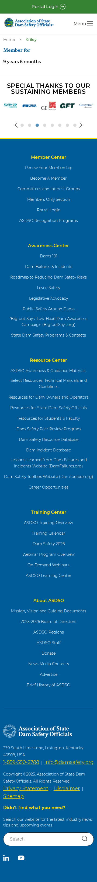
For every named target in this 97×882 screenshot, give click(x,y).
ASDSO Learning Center (48, 575)
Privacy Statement (25, 788)
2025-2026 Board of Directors (48, 621)
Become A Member (48, 178)
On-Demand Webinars (48, 565)
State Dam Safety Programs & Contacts (48, 335)
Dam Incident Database (48, 450)
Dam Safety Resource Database (48, 439)
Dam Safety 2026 (49, 543)
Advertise (48, 674)
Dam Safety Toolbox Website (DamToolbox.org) (48, 476)
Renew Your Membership (48, 167)
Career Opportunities (48, 487)
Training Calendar (48, 533)
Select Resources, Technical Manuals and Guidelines (49, 383)
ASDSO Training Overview (48, 522)
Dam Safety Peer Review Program (48, 429)
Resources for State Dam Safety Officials (48, 407)
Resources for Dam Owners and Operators (48, 397)
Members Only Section (48, 199)
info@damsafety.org (68, 762)
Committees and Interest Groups (49, 188)
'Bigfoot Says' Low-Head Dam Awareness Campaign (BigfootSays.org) (48, 321)
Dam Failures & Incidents (48, 266)
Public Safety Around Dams (49, 308)
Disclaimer (67, 788)
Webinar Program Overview (48, 554)
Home (9, 39)
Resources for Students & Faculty (49, 418)
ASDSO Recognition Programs (48, 220)
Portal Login (45, 6)
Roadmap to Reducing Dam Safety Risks (48, 277)
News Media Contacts (48, 663)
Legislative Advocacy (48, 298)
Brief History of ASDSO (48, 685)
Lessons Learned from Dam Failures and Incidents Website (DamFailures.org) (49, 463)
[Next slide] (81, 125)
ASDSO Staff (49, 642)
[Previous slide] (16, 125)
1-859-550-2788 (21, 762)
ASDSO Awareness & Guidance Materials (48, 370)
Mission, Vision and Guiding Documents (48, 611)
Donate (48, 653)
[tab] (22, 125)
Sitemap (13, 796)
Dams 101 (48, 256)
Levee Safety (48, 287)
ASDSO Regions (48, 632)
